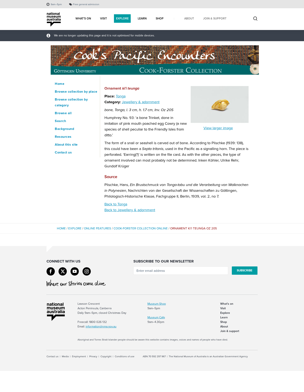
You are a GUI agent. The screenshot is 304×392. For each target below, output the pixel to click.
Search (60, 121)
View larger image (218, 128)
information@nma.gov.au (101, 326)
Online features (97, 228)
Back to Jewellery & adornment (129, 210)
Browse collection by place (76, 91)
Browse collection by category (71, 102)
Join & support (229, 331)
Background (64, 128)
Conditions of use (124, 356)
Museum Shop (156, 304)
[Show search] (255, 19)
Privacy (93, 356)
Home (59, 83)
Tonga (121, 96)
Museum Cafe (156, 317)
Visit (223, 308)
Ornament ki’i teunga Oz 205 (193, 228)
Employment (79, 356)
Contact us (63, 152)
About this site (66, 144)
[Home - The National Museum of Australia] (54, 19)
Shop (223, 322)
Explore (74, 228)
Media (65, 356)
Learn (224, 317)
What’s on (226, 304)
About (224, 326)
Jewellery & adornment (140, 102)
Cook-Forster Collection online (141, 228)
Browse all (63, 113)
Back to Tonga (115, 204)
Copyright (106, 356)
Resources (63, 136)
